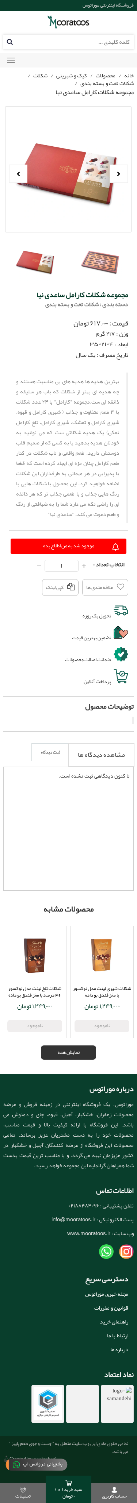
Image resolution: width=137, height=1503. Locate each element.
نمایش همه (68, 1052)
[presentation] (101, 755)
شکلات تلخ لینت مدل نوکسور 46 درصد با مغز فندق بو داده (34, 992)
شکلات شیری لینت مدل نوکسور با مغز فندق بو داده (102, 992)
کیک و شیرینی (71, 75)
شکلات (40, 75)
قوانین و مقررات (111, 1307)
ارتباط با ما (117, 1335)
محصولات (105, 75)
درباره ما (119, 1349)
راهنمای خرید (114, 1321)
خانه (129, 75)
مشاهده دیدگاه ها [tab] (101, 754)
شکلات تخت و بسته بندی (107, 83)
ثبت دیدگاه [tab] (50, 752)
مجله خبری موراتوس (106, 1293)
